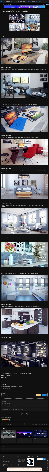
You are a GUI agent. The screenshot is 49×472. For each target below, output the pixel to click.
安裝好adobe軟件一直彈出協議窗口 (6, 424)
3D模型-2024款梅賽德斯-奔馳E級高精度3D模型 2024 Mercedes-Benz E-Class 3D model (8, 440)
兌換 (40, 1)
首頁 (4, 1)
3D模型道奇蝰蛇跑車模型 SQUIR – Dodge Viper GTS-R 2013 (12, 391)
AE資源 (7, 1)
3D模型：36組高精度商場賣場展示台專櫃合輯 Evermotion (11, 386)
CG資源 (12, 1)
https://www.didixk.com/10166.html (12, 409)
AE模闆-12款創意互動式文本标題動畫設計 (40, 440)
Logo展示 (20, 438)
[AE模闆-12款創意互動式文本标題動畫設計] (40, 434)
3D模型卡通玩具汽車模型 (5, 388)
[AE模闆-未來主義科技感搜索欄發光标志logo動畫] (24, 434)
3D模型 (3, 417)
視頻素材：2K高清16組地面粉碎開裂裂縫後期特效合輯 (39, 424)
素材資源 (28, 1)
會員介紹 (19, 464)
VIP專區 (37, 1)
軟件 (16, 1)
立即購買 (44, 395)
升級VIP (39, 395)
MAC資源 (20, 1)
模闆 (24, 1)
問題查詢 (33, 1)
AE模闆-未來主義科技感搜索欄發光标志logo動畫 (24, 440)
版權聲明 (19, 465)
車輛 (3, 438)
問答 (42, 1)
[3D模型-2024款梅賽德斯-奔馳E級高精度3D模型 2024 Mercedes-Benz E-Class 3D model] (8, 434)
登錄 (25, 448)
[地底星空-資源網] (1, 1)
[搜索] (41, 4)
